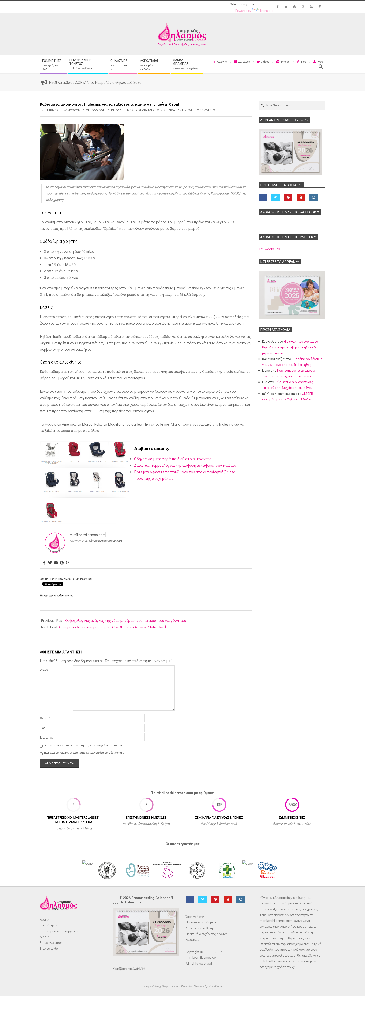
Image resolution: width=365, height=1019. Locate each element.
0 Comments (206, 110)
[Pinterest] (62, 563)
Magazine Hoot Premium (177, 986)
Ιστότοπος (46, 737)
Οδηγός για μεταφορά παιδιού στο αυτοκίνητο (172, 458)
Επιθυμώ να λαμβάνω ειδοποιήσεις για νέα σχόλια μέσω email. (84, 745)
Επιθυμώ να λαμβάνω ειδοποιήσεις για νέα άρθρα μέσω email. (84, 753)
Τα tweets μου (269, 249)
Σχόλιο (44, 669)
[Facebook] (44, 563)
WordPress (215, 986)
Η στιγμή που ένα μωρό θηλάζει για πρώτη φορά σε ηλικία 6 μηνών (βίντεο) (290, 347)
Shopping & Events (152, 110)
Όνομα (45, 718)
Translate (266, 10)
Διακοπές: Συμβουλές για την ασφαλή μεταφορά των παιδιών (185, 465)
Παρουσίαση (175, 110)
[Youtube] (56, 563)
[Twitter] (50, 563)
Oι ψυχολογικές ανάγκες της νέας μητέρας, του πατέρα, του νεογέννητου (125, 620)
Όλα (118, 110)
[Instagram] (68, 563)
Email (44, 728)
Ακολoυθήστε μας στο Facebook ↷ (290, 212)
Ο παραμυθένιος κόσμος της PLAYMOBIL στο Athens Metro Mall (112, 626)
